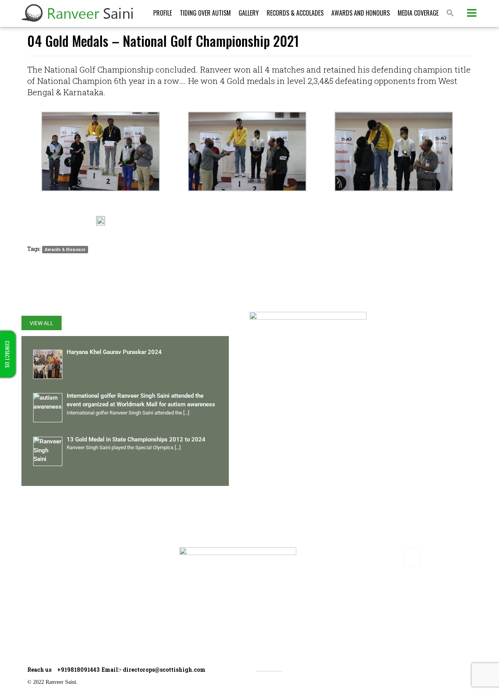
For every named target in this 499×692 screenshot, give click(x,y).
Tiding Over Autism (205, 13)
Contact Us (50, 631)
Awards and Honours (360, 13)
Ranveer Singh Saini (62, 551)
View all (41, 323)
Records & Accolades (295, 13)
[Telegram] (412, 557)
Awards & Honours (64, 249)
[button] (450, 13)
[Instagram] (376, 557)
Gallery (249, 13)
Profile (162, 13)
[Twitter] (357, 557)
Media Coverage (418, 13)
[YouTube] (394, 557)
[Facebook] (339, 557)
